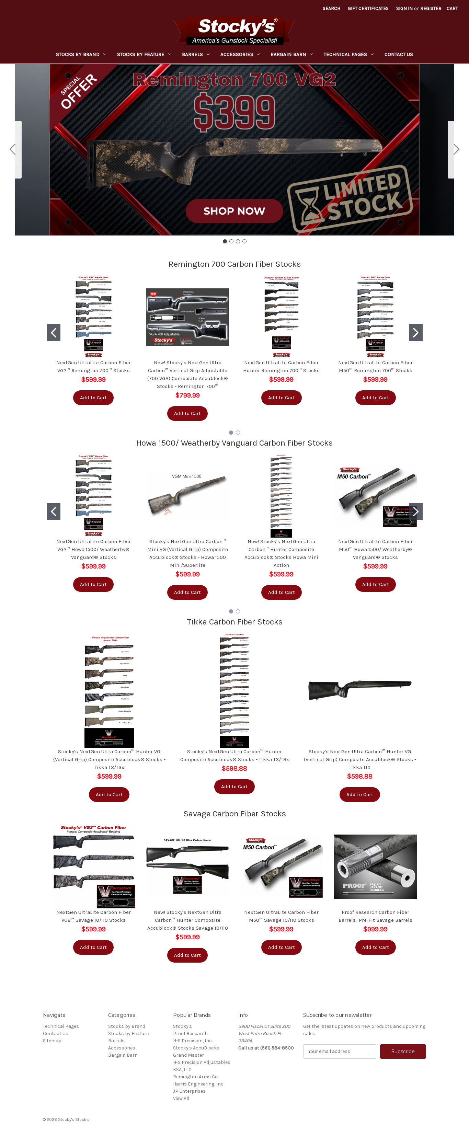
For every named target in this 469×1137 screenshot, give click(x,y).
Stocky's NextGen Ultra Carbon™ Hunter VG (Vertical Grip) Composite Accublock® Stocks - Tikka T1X (360, 759)
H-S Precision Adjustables (201, 1062)
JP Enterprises (189, 1091)
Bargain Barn (288, 54)
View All (181, 1098)
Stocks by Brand (78, 54)
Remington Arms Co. (195, 1077)
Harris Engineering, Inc (198, 1084)
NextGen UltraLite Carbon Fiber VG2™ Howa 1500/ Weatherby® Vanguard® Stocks (93, 549)
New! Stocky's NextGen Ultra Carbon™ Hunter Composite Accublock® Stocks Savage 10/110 (187, 920)
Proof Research (190, 1033)
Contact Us (399, 54)
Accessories (236, 54)
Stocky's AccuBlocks (196, 1048)
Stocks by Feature (140, 54)
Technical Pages (345, 54)
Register (431, 8)
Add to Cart (93, 397)
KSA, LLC (182, 1069)
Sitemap (52, 1041)
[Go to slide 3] (238, 241)
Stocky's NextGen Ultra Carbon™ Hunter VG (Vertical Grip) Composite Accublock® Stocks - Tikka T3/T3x (109, 759)
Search (331, 8)
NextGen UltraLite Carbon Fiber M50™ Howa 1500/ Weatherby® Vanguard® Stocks (375, 549)
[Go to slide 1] (225, 241)
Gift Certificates (368, 8)
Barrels (192, 54)
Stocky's (182, 1026)
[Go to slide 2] (457, 150)
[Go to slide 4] (13, 150)
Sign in (404, 8)
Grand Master (188, 1055)
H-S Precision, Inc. (193, 1041)
